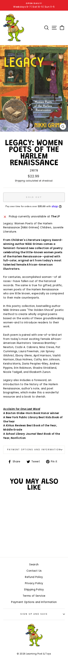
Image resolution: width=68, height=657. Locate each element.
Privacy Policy (34, 583)
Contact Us (34, 571)
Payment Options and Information (34, 449)
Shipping (20, 180)
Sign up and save (34, 614)
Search (34, 564)
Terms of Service (34, 596)
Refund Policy (34, 577)
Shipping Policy (34, 589)
